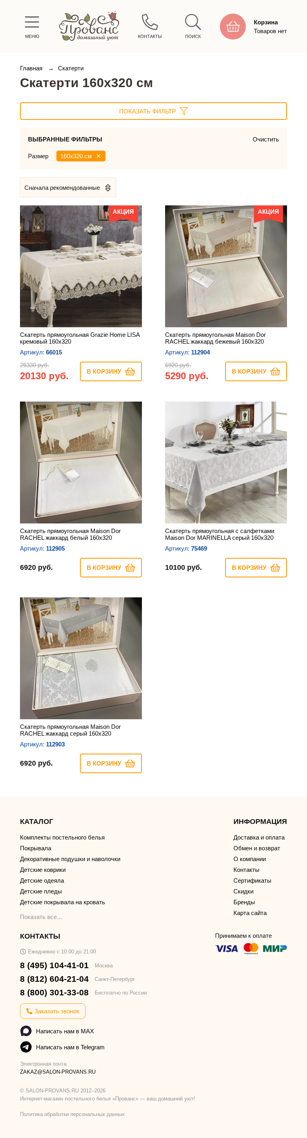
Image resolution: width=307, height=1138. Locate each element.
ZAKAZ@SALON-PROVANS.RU (58, 1072)
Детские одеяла (42, 880)
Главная (32, 68)
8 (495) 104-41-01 (54, 965)
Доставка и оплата (259, 837)
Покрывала (35, 848)
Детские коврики (43, 869)
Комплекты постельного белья (62, 837)
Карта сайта (250, 912)
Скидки (243, 891)
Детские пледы (41, 891)
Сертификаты (252, 880)
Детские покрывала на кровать (62, 902)
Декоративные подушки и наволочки (70, 858)
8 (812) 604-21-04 (54, 978)
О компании (249, 858)
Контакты (246, 869)
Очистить (266, 139)
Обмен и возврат (256, 848)
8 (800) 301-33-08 (54, 992)
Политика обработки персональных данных (72, 1114)
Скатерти (71, 68)
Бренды (244, 902)
